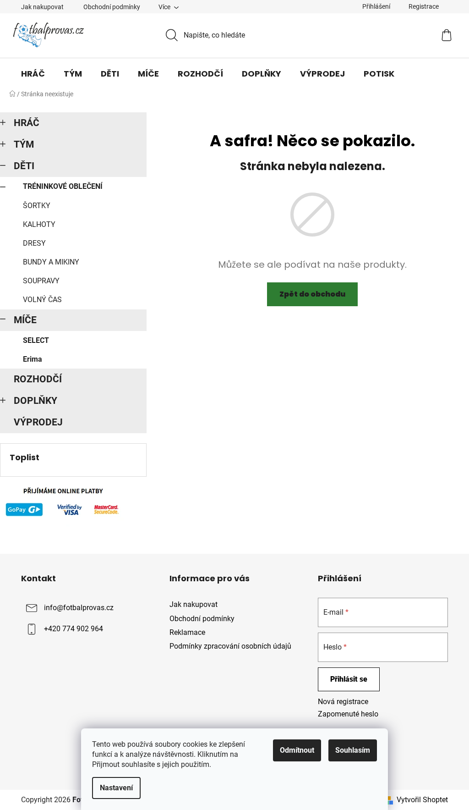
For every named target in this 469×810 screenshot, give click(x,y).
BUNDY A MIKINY (51, 262)
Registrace (424, 6)
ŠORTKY (36, 205)
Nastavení (116, 787)
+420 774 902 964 (73, 629)
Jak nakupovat (42, 7)
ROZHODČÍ (38, 379)
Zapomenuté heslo (348, 714)
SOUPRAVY (41, 280)
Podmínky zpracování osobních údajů (230, 646)
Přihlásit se (348, 679)
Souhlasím (352, 750)
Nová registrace (343, 701)
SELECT (36, 340)
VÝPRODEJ (38, 422)
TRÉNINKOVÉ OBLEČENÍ (63, 186)
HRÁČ (26, 122)
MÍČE (25, 319)
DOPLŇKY (35, 400)
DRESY (34, 243)
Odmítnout (297, 750)
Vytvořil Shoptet (422, 799)
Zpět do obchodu (312, 294)
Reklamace (187, 632)
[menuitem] (33, 73)
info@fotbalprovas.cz (79, 608)
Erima (32, 359)
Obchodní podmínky (111, 7)
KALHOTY (39, 224)
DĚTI (24, 165)
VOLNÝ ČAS (42, 299)
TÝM (24, 144)
